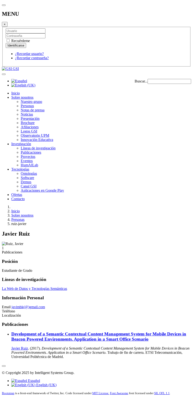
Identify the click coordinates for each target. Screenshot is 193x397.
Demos (26, 182)
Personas (27, 106)
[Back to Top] (4, 366)
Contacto (18, 199)
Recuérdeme (20, 41)
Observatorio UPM (35, 135)
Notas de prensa (32, 110)
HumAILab (29, 165)
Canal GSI (28, 186)
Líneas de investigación (38, 148)
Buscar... (141, 81)
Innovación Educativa (37, 140)
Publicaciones (31, 152)
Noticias (27, 114)
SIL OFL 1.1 (162, 393)
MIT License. (100, 393)
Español (33, 381)
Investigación (21, 144)
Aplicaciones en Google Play (42, 190)
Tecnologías (20, 169)
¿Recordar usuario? (29, 54)
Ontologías (29, 173)
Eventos (27, 161)
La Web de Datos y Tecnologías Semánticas (34, 289)
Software (27, 178)
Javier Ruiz (19, 348)
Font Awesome (119, 393)
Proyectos (28, 157)
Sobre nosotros (22, 97)
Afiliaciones (30, 127)
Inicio (15, 93)
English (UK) (45, 385)
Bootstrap (8, 393)
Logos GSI (29, 131)
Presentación (30, 119)
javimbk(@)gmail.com (28, 307)
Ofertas (16, 195)
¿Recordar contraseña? (32, 58)
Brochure (28, 123)
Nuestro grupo (31, 102)
